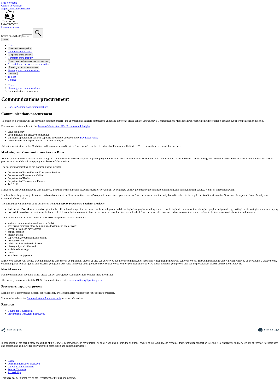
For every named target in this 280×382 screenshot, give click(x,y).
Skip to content (9, 2)
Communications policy (20, 48)
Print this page (271, 329)
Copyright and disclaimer (21, 366)
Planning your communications (23, 67)
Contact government (11, 5)
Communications (10, 27)
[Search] (38, 33)
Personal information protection (24, 363)
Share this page (14, 329)
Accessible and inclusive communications (28, 61)
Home (11, 45)
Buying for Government (20, 310)
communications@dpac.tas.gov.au (85, 280)
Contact (12, 79)
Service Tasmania (17, 369)
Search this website (11, 36)
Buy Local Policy (89, 137)
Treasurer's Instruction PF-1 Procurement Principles (64, 126)
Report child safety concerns (15, 8)
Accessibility (14, 372)
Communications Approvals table (44, 298)
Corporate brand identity (20, 55)
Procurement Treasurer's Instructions (26, 313)
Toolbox (12, 73)
